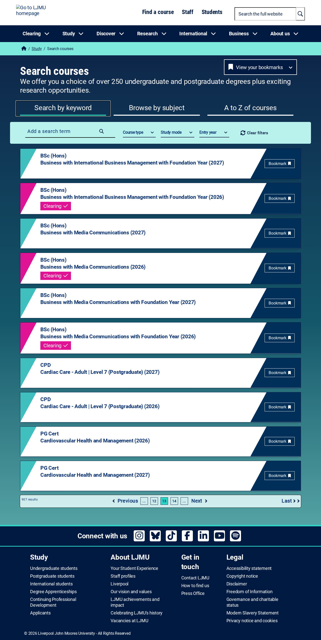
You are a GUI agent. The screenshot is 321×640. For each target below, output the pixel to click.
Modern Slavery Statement (252, 612)
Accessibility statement (249, 568)
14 (174, 501)
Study (37, 48)
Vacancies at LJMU (129, 620)
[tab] (63, 108)
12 (154, 501)
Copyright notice (242, 576)
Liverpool (119, 583)
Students (212, 12)
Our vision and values (131, 591)
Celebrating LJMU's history (137, 612)
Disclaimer (236, 583)
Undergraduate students (53, 568)
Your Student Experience (134, 568)
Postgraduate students (52, 576)
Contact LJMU (195, 577)
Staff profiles (123, 576)
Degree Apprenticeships (53, 591)
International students (51, 583)
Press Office (193, 593)
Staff (187, 12)
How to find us (195, 585)
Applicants (40, 612)
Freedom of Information (249, 591)
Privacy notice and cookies (252, 620)
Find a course (158, 12)
